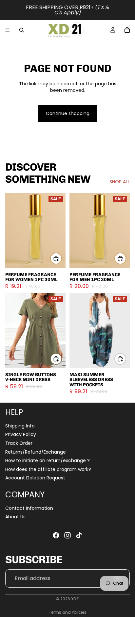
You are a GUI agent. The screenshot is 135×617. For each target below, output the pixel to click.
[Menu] (7, 30)
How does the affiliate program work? (48, 469)
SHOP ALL (119, 182)
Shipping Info (20, 426)
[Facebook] (56, 535)
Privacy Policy (20, 434)
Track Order (18, 443)
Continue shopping (67, 113)
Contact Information (29, 508)
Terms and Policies (68, 612)
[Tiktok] (79, 535)
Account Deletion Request (35, 478)
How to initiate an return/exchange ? (47, 460)
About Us (15, 516)
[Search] (21, 30)
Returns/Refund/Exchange (35, 452)
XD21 (75, 599)
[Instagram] (67, 535)
